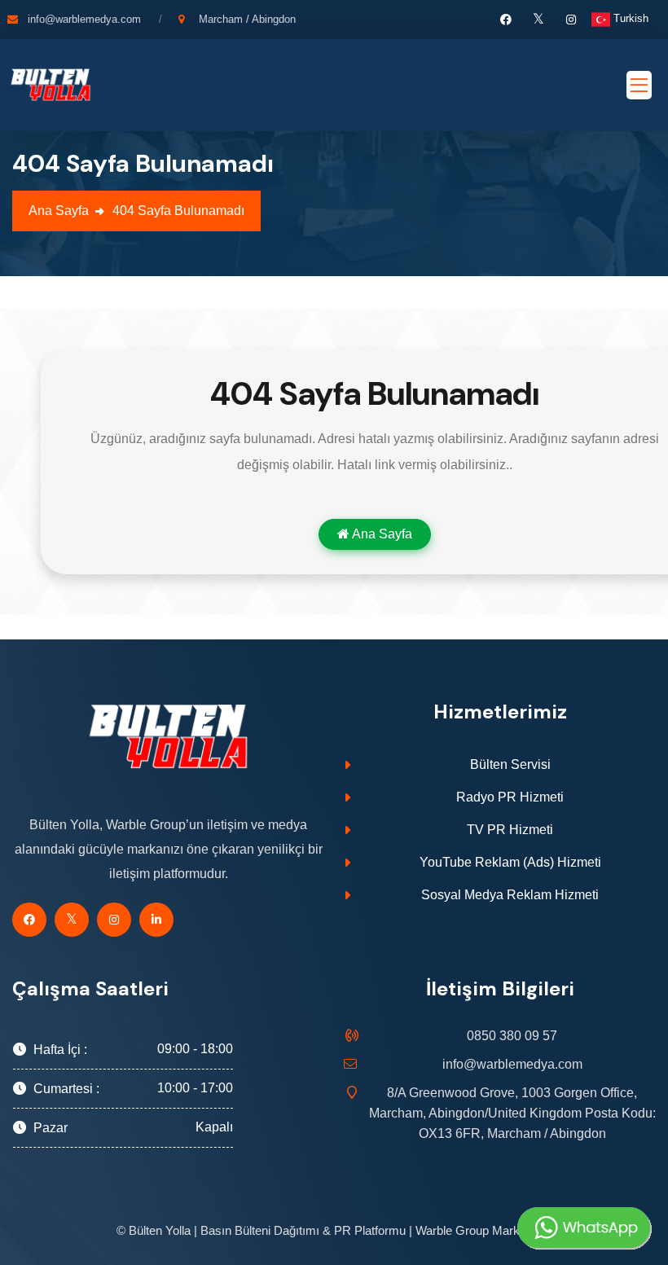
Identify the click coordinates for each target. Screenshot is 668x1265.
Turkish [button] (629, 18)
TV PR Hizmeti (510, 830)
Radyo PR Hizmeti (510, 797)
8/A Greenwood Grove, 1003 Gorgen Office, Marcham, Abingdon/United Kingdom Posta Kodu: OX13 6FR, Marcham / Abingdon (512, 1113)
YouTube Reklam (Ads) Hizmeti (510, 862)
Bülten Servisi (510, 764)
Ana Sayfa (59, 210)
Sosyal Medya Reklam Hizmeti (510, 895)
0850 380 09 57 (512, 1036)
